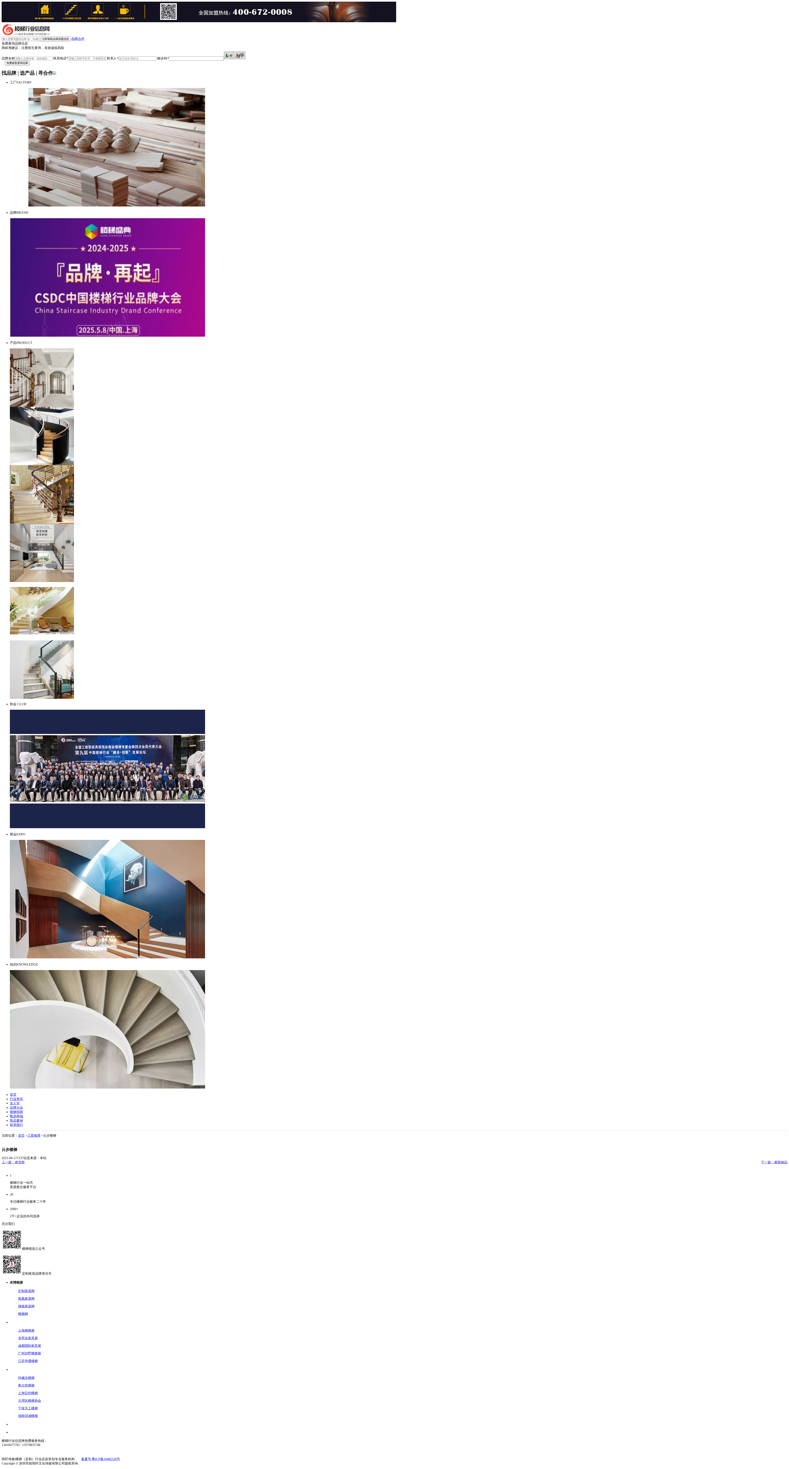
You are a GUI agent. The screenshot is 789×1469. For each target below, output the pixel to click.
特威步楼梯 (26, 1378)
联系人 (112, 58)
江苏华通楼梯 (28, 1361)
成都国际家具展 (29, 1345)
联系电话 (60, 58)
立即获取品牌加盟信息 (55, 39)
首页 (13, 1094)
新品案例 (16, 1120)
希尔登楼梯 (26, 1385)
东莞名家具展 (28, 1338)
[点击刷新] (235, 55)
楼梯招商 (16, 1112)
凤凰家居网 (26, 1298)
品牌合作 (77, 39)
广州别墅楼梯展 (29, 1353)
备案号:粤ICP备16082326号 (100, 1459)
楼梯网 (23, 1314)
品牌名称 (8, 58)
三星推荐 (33, 1135)
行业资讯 (16, 1099)
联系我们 (16, 1125)
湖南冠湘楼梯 (28, 1416)
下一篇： (774, 1162)
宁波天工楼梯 (28, 1408)
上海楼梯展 (26, 1330)
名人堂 (15, 1103)
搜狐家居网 (26, 1306)
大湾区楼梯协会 (29, 1400)
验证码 (163, 58)
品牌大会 (16, 1107)
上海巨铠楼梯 (28, 1393)
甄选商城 (16, 1116)
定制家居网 (26, 1291)
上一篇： (13, 1162)
